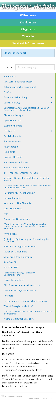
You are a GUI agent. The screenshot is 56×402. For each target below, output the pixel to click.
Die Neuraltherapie (13, 115)
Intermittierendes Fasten (16, 167)
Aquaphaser (10, 76)
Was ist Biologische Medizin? (18, 306)
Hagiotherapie (11, 146)
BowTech (8, 92)
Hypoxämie (9, 151)
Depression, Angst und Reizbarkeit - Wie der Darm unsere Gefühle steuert (26, 109)
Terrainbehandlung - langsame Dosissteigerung (19, 273)
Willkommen (28, 15)
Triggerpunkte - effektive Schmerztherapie (25, 300)
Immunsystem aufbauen (16, 162)
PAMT (7, 213)
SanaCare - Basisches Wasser (18, 81)
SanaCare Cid (10, 262)
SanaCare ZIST (11, 267)
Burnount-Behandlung (15, 97)
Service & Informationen (28, 43)
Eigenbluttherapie (13, 125)
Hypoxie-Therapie (13, 157)
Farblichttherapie (12, 136)
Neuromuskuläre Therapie (17, 203)
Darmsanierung (12, 102)
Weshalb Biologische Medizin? (19, 318)
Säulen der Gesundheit (15, 251)
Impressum (47, 398)
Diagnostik (28, 29)
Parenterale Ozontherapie (17, 219)
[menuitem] (27, 76)
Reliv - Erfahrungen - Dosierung (20, 246)
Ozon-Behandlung (13, 208)
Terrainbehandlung (14, 279)
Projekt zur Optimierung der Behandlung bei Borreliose (26, 240)
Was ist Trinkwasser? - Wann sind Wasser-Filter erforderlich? (28, 312)
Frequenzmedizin (12, 141)
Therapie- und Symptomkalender (20, 290)
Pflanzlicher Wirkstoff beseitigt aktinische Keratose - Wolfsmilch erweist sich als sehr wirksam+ (25, 226)
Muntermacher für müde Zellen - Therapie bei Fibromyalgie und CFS (27, 186)
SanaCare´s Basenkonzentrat (18, 256)
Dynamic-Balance (12, 120)
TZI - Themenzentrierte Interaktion (22, 285)
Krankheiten (28, 22)
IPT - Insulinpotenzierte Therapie (21, 172)
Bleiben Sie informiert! (15, 52)
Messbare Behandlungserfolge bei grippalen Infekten (26, 179)
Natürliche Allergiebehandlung (19, 192)
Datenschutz (34, 398)
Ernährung (9, 131)
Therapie (28, 36)
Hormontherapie (12, 198)
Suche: (10, 67)
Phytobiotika (10, 233)
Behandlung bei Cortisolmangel (20, 86)
